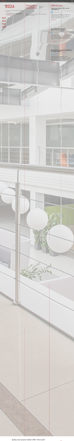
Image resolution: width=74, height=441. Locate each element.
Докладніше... (53, 19)
